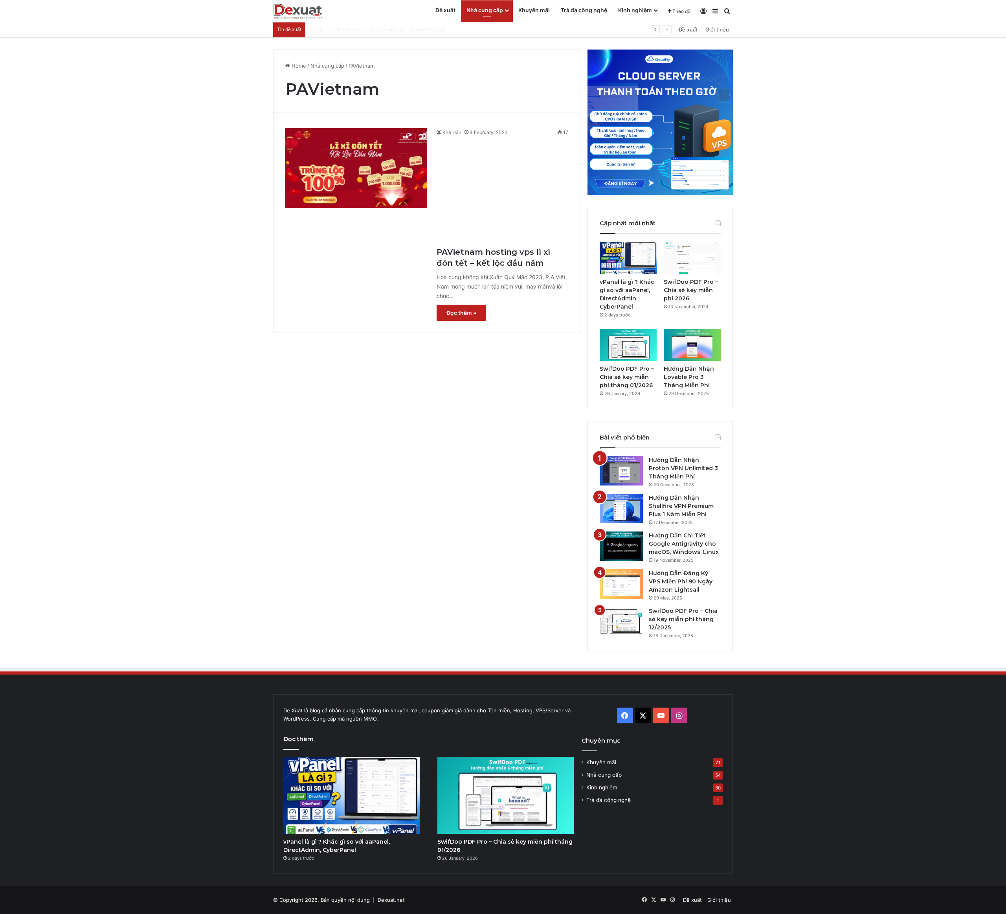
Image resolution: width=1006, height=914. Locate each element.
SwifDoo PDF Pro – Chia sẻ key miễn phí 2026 (691, 290)
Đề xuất (445, 10)
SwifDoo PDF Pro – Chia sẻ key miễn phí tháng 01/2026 (627, 377)
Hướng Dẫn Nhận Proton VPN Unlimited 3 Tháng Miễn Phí (683, 468)
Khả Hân (451, 132)
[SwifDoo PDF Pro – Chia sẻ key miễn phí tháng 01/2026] (628, 345)
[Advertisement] (502, 189)
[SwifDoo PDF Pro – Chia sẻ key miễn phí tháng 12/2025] (621, 621)
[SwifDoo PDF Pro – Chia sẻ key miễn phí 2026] (692, 258)
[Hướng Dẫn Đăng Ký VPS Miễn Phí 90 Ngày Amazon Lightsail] (621, 584)
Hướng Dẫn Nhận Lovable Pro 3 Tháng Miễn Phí (367, 29)
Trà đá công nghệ (584, 10)
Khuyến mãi (534, 10)
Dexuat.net (391, 900)
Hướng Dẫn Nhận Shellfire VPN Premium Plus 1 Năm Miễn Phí (681, 506)
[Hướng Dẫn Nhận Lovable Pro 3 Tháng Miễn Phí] (692, 345)
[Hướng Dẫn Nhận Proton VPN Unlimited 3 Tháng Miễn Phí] (621, 471)
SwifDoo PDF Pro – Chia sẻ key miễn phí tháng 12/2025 (683, 619)
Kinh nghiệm (635, 10)
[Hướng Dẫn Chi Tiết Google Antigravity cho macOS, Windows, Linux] (621, 546)
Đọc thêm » (461, 312)
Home (298, 66)
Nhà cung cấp (484, 10)
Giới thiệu (717, 29)
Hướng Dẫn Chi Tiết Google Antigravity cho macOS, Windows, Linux (684, 543)
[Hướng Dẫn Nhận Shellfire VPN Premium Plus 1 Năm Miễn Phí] (621, 508)
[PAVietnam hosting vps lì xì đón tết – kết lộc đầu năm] (356, 168)
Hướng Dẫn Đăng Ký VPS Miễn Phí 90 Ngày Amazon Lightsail (680, 581)
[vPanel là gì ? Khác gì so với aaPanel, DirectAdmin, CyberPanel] (628, 258)
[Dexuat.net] (297, 11)
